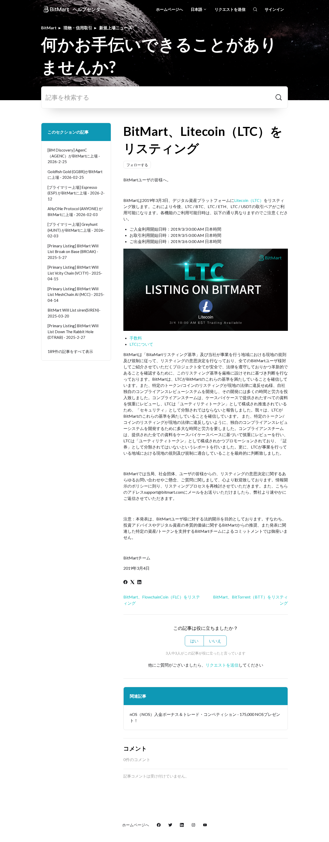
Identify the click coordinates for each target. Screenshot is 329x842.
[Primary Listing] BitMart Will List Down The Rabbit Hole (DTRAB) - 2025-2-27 (73, 331)
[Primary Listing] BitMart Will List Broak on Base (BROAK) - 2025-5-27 (73, 252)
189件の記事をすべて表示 (70, 351)
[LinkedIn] (139, 582)
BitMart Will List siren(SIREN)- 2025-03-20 (74, 313)
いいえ (215, 640)
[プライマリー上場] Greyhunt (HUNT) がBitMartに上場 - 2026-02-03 (76, 230)
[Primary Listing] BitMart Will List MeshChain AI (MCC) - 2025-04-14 (76, 294)
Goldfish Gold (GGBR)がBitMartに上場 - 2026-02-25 (75, 174)
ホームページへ (169, 9)
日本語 (197, 9)
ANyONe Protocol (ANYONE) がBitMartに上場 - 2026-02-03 (75, 211)
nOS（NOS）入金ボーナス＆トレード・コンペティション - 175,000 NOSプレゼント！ (205, 717)
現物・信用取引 (77, 27)
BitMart (49, 27)
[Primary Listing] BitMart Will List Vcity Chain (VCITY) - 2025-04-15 (75, 273)
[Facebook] (125, 582)
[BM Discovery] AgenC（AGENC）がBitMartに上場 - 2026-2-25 (74, 156)
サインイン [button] (274, 9)
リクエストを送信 (230, 9)
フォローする (137, 165)
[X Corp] (132, 582)
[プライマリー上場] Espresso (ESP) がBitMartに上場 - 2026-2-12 (76, 193)
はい (194, 640)
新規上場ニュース (115, 27)
